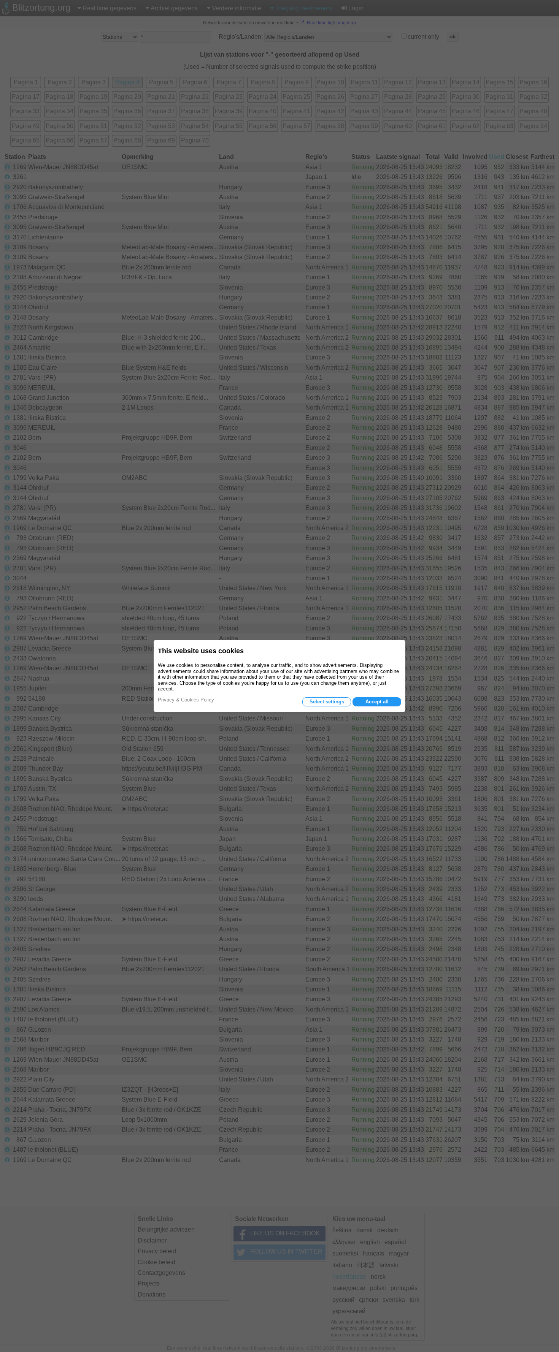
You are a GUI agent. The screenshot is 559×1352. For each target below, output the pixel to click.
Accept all (377, 701)
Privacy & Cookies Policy (186, 700)
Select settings (327, 701)
